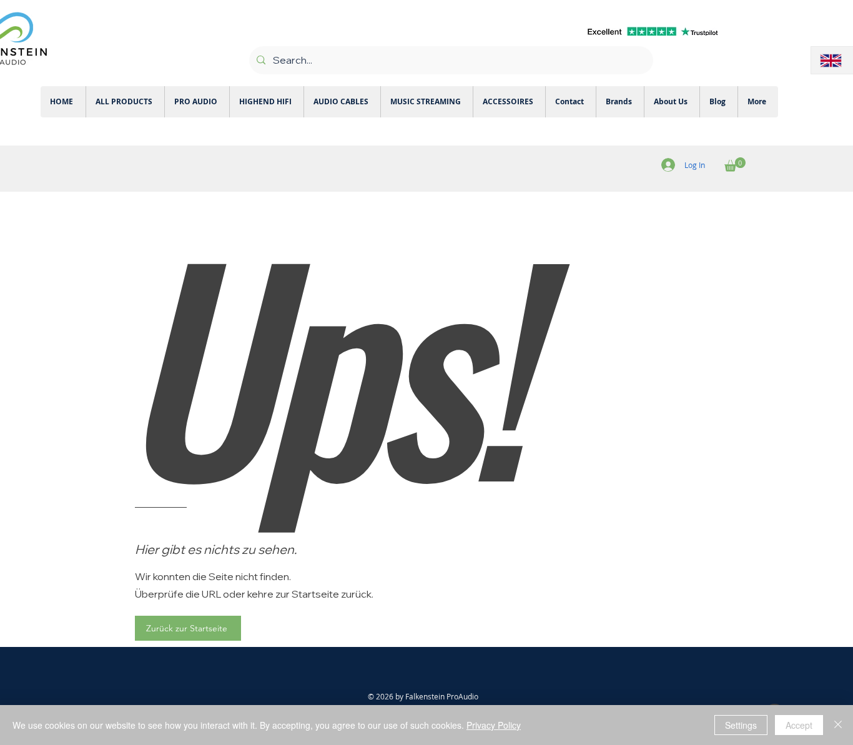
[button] (735, 164)
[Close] (838, 725)
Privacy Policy (493, 725)
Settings (741, 725)
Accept (799, 725)
